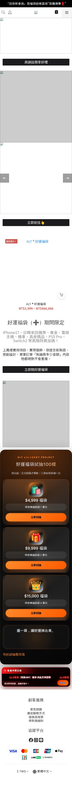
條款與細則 (36, 721)
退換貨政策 (36, 717)
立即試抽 (36, 517)
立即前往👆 (36, 222)
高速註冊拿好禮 (36, 62)
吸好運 (63, 682)
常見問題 (36, 709)
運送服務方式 (36, 713)
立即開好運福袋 (36, 369)
